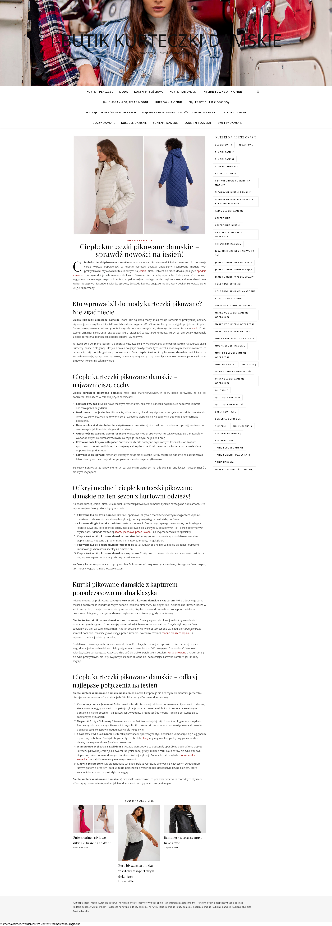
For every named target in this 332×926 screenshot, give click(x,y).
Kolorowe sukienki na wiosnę (235, 291)
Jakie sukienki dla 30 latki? (233, 262)
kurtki (195, 328)
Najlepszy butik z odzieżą (209, 102)
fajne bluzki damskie (229, 210)
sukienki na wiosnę (228, 433)
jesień (142, 271)
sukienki (220, 426)
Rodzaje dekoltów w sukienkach (110, 112)
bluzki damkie (224, 152)
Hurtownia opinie (169, 102)
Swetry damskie (230, 122)
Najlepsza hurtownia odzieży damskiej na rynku (180, 112)
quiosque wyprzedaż (229, 404)
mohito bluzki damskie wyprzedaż (231, 355)
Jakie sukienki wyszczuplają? (235, 276)
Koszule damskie (134, 122)
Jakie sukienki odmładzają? (233, 269)
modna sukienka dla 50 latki (234, 338)
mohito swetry (225, 364)
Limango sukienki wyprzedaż (234, 305)
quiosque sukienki (227, 397)
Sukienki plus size (198, 122)
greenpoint (223, 218)
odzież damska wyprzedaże (233, 371)
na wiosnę (249, 364)
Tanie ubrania (224, 462)
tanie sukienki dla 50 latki (233, 454)
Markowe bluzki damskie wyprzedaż (231, 314)
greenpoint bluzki (227, 225)
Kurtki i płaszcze (100, 91)
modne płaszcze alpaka (176, 633)
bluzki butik (223, 144)
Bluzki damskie (235, 112)
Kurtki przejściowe (148, 91)
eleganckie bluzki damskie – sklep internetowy (234, 201)
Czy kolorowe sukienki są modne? (233, 182)
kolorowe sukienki (228, 284)
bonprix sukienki (226, 166)
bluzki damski (224, 159)
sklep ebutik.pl (225, 411)
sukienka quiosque (228, 419)
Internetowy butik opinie (223, 91)
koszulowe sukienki (228, 298)
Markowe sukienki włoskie (233, 331)
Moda (123, 91)
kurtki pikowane (177, 652)
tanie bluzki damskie (229, 447)
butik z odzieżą (226, 173)
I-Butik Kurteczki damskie (166, 40)
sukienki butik (242, 426)
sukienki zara (224, 440)
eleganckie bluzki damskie (233, 192)
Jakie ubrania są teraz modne (126, 102)
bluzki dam (246, 144)
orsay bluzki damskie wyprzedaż (230, 380)
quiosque (221, 390)
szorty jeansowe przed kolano (132, 532)
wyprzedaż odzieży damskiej (234, 469)
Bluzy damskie (104, 122)
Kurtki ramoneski (183, 91)
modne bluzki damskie (230, 345)
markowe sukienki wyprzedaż (235, 324)
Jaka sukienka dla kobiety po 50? (235, 253)
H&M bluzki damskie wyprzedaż (228, 234)
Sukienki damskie (165, 122)
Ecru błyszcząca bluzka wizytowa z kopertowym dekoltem (136, 871)
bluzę (145, 738)
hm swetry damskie (228, 243)
